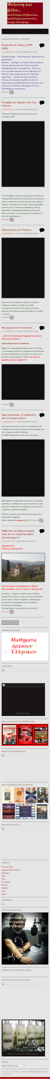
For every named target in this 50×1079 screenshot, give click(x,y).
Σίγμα (3, 876)
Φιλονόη (34, 52)
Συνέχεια (7, 92)
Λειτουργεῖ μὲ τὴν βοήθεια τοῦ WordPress (15, 1071)
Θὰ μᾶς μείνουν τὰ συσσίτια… (18, 327)
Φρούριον (5, 888)
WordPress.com (7, 1074)
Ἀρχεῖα (4, 1066)
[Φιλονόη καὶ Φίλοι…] (25, 25)
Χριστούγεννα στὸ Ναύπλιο (16, 229)
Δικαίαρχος (5, 873)
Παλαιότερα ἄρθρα (10, 622)
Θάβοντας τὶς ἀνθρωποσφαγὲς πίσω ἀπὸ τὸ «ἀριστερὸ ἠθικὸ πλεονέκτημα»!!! (18, 534)
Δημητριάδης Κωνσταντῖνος (11, 870)
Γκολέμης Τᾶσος (7, 867)
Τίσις (3, 879)
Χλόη (3, 891)
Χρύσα (4, 894)
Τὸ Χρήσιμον (6, 882)
